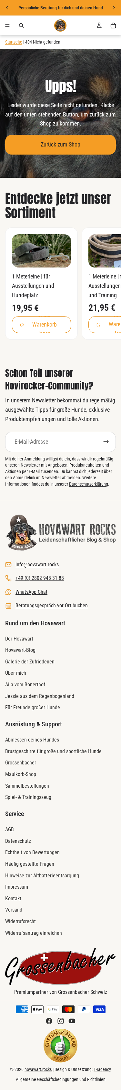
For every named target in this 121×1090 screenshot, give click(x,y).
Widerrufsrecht (20, 921)
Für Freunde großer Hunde (32, 707)
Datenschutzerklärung (88, 484)
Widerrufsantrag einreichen (33, 933)
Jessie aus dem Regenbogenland (39, 696)
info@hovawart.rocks (37, 564)
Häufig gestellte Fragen (29, 864)
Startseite (13, 42)
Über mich (15, 673)
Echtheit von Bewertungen (32, 852)
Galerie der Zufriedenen (30, 662)
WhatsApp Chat (31, 592)
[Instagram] (61, 1021)
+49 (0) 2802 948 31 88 (39, 578)
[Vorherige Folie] (7, 8)
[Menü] (7, 25)
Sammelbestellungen (27, 785)
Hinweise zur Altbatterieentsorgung (42, 875)
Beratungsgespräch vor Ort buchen (51, 605)
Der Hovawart (19, 639)
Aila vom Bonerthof (25, 684)
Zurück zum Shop (60, 144)
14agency (102, 1069)
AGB (9, 829)
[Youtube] (72, 1021)
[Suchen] (21, 25)
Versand (13, 910)
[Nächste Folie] (114, 8)
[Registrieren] (106, 442)
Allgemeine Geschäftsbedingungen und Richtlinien (61, 1079)
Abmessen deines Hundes (32, 740)
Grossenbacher (20, 763)
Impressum (16, 887)
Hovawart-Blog (20, 650)
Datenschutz (18, 841)
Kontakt (13, 898)
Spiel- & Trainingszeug (28, 797)
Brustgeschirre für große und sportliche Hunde (53, 751)
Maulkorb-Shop (20, 774)
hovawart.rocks (38, 1069)
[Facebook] (49, 1021)
